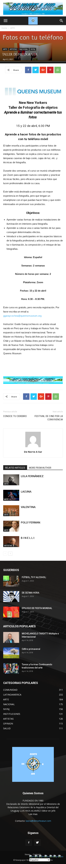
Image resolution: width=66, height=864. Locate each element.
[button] (61, 20)
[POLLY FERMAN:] (11, 526)
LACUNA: (26, 491)
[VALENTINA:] (11, 510)
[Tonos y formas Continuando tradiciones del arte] (11, 668)
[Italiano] (52, 856)
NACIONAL (24, 49)
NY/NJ (33, 49)
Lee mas (33, 814)
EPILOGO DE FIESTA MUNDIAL (37, 608)
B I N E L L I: (28, 537)
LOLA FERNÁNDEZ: (32, 476)
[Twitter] (37, 842)
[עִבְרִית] (47, 856)
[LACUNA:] (11, 495)
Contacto (37, 854)
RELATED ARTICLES (15, 467)
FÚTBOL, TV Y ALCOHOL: (34, 577)
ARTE (12, 28)
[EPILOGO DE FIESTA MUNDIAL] (11, 612)
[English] (32, 856)
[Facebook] (28, 842)
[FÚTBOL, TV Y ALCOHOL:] (11, 581)
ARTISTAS (13, 49)
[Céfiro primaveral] (11, 652)
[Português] (56, 856)
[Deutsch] (42, 856)
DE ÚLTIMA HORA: (31, 592)
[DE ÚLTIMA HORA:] (11, 596)
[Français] (37, 856)
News (27, 854)
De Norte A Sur (33, 451)
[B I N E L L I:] (11, 541)
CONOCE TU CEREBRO (15, 416)
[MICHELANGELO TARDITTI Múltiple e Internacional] (11, 637)
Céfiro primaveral (31, 649)
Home (4, 28)
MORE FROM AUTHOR (40, 467)
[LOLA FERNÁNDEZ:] (11, 479)
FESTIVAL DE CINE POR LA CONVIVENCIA (49, 418)
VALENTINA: (28, 507)
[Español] (61, 856)
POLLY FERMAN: (31, 522)
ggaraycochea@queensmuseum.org (22, 315)
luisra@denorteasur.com (38, 820)
